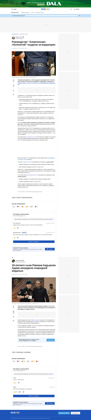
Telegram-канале (35, 320)
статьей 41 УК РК (31, 137)
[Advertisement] (45, 24)
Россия (13, 352)
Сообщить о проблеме (64, 413)
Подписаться (51, 340)
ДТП (33, 12)
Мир (12, 257)
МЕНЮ (15, 9)
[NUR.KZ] (45, 9)
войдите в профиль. (49, 219)
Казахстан (19, 197)
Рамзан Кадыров (19, 352)
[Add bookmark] (13, 95)
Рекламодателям (75, 413)
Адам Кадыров (27, 352)
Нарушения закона (25, 12)
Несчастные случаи (39, 12)
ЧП (30, 12)
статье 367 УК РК (27, 162)
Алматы (13, 197)
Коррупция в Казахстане (27, 197)
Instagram (51, 249)
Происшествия (14, 12)
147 (24, 361)
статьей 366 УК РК (33, 175)
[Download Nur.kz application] (45, 3)
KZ (71, 9)
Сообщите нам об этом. (36, 191)
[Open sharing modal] (13, 90)
